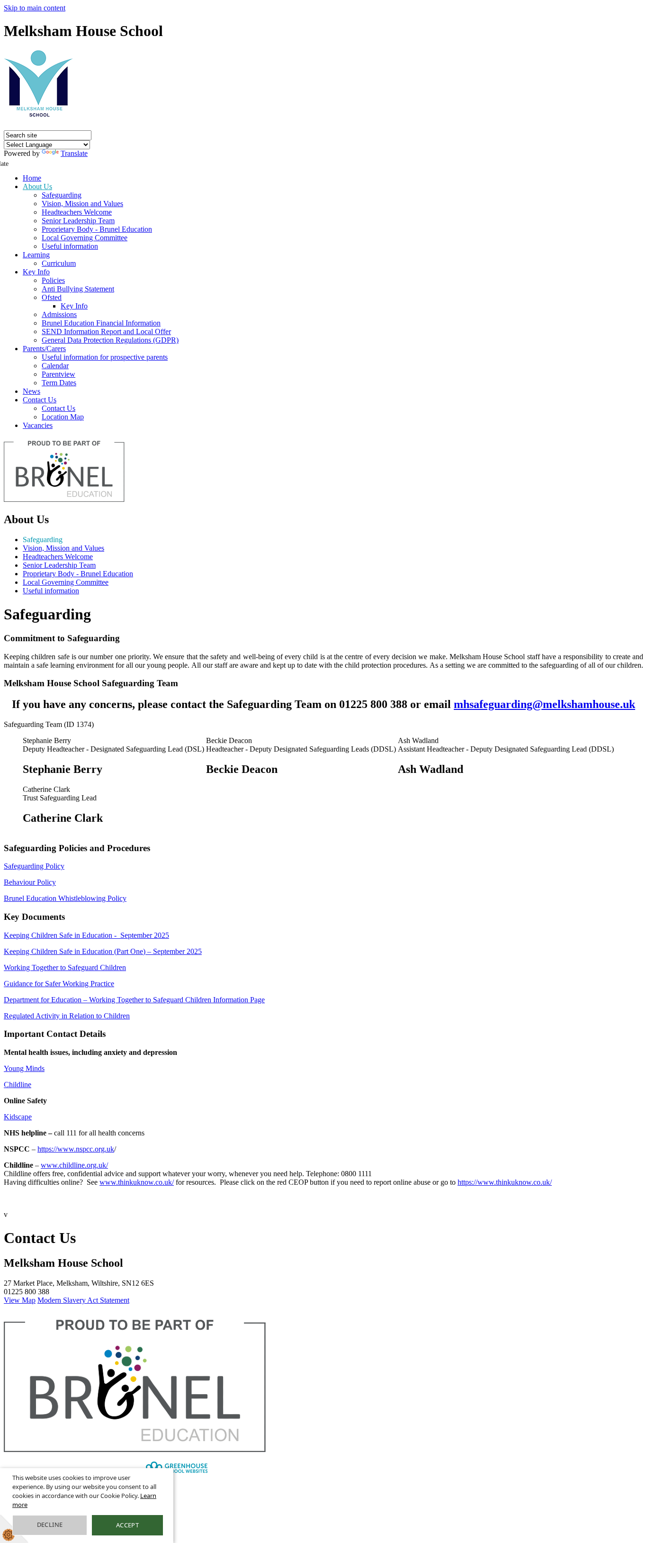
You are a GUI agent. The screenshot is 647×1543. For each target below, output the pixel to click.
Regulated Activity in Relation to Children (67, 1016)
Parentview (58, 374)
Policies (53, 280)
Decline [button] (50, 1524)
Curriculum (59, 263)
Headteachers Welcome (77, 212)
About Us (37, 186)
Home (32, 178)
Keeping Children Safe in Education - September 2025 (86, 935)
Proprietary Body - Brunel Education (97, 229)
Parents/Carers (44, 349)
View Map (20, 1300)
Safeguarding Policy (34, 866)
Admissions (59, 314)
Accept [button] (127, 1525)
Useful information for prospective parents (105, 357)
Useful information (70, 246)
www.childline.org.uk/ (74, 1165)
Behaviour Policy (30, 882)
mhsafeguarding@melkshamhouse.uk (544, 704)
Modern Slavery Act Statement (83, 1300)
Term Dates (59, 383)
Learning (36, 255)
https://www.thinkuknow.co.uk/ (505, 1182)
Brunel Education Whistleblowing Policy (65, 898)
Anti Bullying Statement (78, 289)
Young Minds (24, 1068)
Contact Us (39, 400)
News (31, 391)
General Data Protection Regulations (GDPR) (110, 340)
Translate (74, 153)
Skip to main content (34, 8)
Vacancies (38, 425)
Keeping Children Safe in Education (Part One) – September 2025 (103, 951)
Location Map (63, 417)
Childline (17, 1084)
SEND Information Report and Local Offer (106, 331)
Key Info (36, 272)
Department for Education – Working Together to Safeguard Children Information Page (134, 1000)
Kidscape (18, 1117)
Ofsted (52, 297)
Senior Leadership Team (78, 221)
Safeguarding (61, 195)
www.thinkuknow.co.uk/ (136, 1182)
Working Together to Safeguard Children (65, 967)
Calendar (55, 366)
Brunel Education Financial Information (101, 323)
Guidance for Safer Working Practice (59, 984)
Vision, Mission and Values (82, 204)
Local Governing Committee (84, 238)
